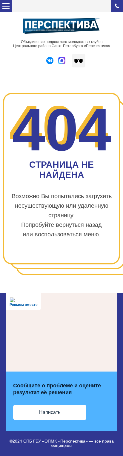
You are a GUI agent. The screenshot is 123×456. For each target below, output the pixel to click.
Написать (49, 412)
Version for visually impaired (78, 60)
